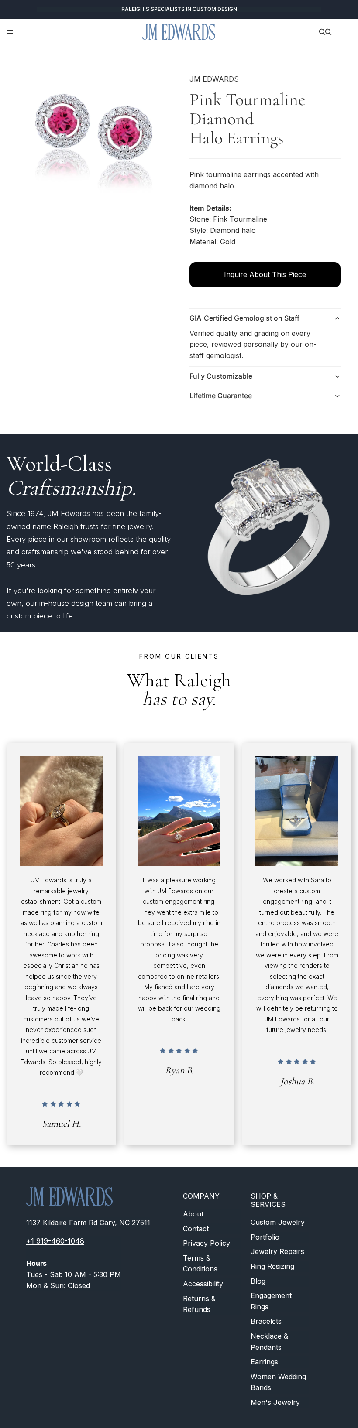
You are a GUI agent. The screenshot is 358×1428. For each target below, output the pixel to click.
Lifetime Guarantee (220, 395)
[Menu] (10, 32)
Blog (258, 1281)
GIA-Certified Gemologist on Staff (244, 318)
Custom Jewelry (278, 1222)
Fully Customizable (220, 376)
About (193, 1213)
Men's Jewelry (275, 1402)
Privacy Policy (206, 1243)
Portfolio (265, 1237)
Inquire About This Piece (265, 274)
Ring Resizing (272, 1266)
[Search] (322, 31)
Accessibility (203, 1283)
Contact (196, 1228)
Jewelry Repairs (277, 1251)
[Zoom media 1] (93, 140)
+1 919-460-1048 (55, 1241)
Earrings (264, 1361)
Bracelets (266, 1321)
